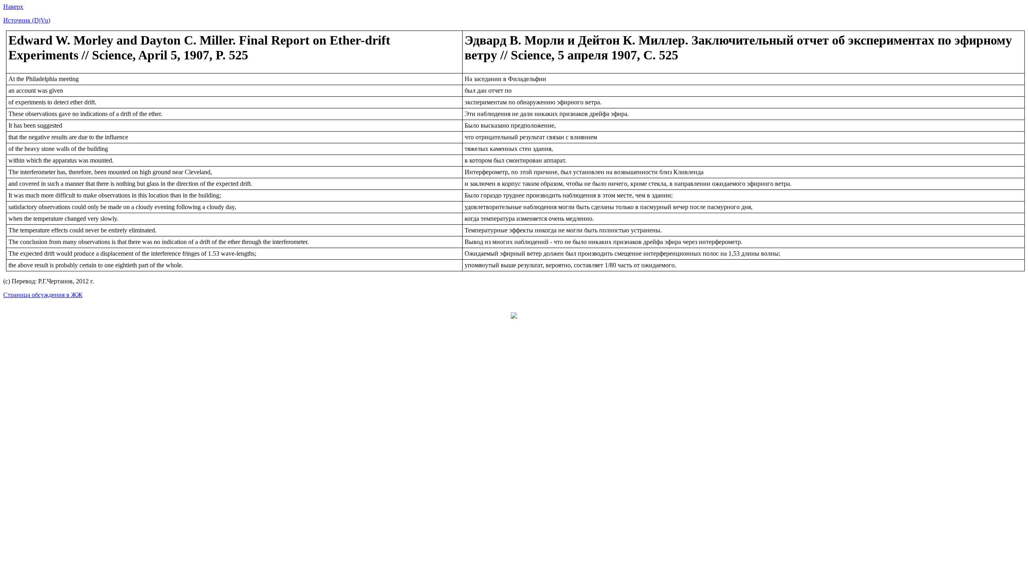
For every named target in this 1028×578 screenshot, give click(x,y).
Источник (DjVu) (26, 20)
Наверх (13, 6)
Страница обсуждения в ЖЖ (42, 294)
